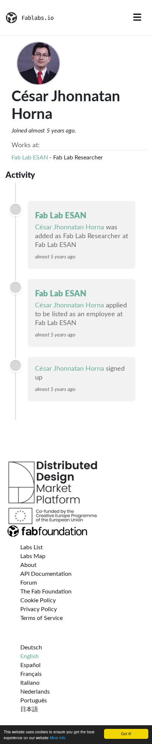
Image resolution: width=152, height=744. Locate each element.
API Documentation (46, 574)
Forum (28, 583)
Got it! (126, 733)
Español (30, 665)
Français (31, 674)
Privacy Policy (38, 609)
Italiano (29, 683)
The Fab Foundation (46, 592)
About (28, 565)
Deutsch (31, 647)
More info (58, 737)
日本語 (29, 709)
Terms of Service (41, 618)
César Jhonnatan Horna (69, 227)
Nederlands (35, 692)
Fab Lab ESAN (29, 158)
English (29, 656)
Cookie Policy (38, 600)
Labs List (31, 547)
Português (33, 701)
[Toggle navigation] (137, 17)
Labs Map (32, 556)
